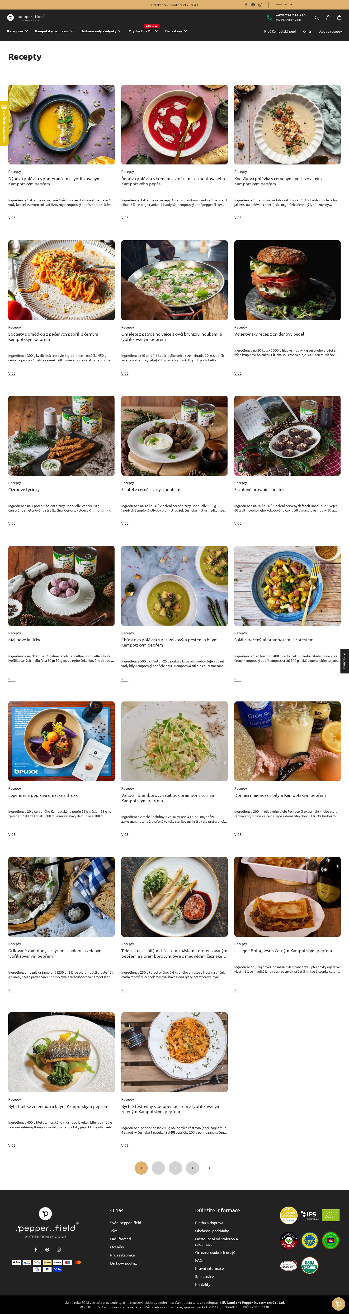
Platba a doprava (209, 1222)
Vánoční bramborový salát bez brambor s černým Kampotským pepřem (168, 797)
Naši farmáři (120, 1238)
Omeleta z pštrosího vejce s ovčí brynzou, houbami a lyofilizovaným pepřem (171, 336)
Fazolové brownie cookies (259, 489)
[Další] (208, 1168)
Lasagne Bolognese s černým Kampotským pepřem (283, 950)
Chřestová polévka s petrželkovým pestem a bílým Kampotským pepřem (169, 642)
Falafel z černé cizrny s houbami (151, 489)
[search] (316, 17)
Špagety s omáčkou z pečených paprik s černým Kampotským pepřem (53, 336)
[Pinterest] (253, 5)
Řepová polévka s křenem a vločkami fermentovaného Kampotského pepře (173, 181)
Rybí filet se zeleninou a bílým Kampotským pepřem (58, 1106)
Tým (114, 1230)
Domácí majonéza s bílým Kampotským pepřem (280, 794)
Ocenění (117, 1246)
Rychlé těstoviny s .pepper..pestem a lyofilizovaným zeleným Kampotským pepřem (171, 1109)
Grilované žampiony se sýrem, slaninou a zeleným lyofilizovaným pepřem (55, 953)
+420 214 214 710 (291, 15)
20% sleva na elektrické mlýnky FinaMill (174, 5)
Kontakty (202, 1284)
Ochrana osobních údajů (215, 1252)
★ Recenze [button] (345, 661)
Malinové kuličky (24, 639)
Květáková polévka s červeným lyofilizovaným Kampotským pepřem (278, 181)
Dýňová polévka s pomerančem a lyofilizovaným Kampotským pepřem (54, 181)
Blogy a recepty (330, 31)
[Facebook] (246, 5)
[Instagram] (260, 5)
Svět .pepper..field (125, 1222)
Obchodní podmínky (212, 1230)
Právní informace (209, 1268)
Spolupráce (204, 1276)
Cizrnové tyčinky (24, 489)
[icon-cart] (339, 17)
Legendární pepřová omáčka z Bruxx (43, 794)
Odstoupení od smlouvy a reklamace (216, 1241)
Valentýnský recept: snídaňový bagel (269, 333)
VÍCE (11, 217)
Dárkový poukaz (123, 1263)
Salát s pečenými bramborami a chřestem (274, 639)
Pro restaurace (122, 1254)
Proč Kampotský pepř (280, 31)
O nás (307, 31)
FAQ (199, 1260)
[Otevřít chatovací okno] (338, 1304)
